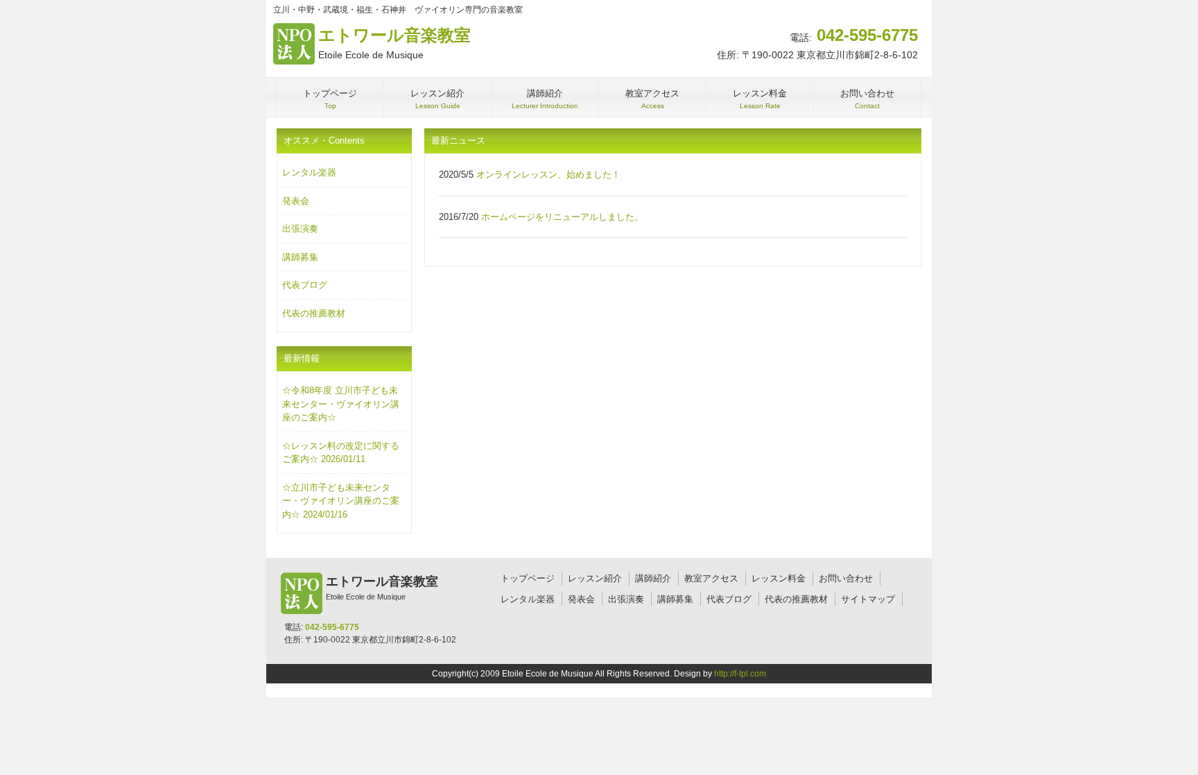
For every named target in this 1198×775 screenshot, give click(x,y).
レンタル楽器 (309, 172)
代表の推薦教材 (313, 313)
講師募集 (300, 257)
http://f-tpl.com (740, 674)
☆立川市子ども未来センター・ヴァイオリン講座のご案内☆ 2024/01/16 (340, 501)
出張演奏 (300, 228)
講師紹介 (653, 578)
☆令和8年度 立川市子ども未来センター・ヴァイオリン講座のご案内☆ (340, 404)
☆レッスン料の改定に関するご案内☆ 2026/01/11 (340, 453)
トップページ (528, 578)
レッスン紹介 (595, 578)
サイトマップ (868, 599)
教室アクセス (711, 578)
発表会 (295, 201)
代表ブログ (304, 285)
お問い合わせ (846, 578)
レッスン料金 (779, 578)
